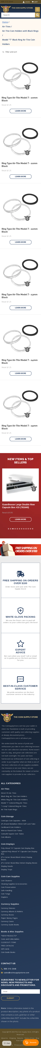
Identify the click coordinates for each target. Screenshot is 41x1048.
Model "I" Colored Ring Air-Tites (14, 803)
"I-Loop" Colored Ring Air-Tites (14, 806)
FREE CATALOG (7, 945)
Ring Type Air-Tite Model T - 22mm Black (20, 230)
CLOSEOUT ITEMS (8, 942)
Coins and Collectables (10, 939)
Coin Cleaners (6, 880)
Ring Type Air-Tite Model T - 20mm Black (20, 99)
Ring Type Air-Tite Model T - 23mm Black (20, 296)
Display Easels (7, 866)
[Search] (37, 15)
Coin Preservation (8, 887)
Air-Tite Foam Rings (9, 809)
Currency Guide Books (10, 924)
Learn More (20, 111)
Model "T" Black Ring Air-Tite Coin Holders (18, 41)
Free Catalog (20, 1041)
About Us (4, 1038)
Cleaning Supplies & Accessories (14, 884)
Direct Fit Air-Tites (8, 793)
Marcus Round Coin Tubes (11, 830)
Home (5, 22)
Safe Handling (6, 890)
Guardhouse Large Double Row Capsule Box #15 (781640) (18, 506)
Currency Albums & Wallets (12, 911)
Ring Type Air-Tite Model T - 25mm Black (20, 427)
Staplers (4, 897)
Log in (27, 2)
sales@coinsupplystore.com (16, 972)
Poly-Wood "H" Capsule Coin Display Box (17, 848)
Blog (37, 1038)
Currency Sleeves (8, 908)
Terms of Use (29, 1038)
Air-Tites (6, 26)
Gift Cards (5, 949)
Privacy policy (19, 1045)
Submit (10, 998)
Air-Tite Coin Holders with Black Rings (20, 31)
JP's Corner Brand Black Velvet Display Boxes (16, 858)
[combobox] (20, 15)
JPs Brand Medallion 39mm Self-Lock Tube (18, 824)
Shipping (12, 1038)
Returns (20, 1038)
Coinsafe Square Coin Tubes (12, 834)
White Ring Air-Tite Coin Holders (14, 799)
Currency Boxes (7, 915)
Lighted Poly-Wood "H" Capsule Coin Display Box (19, 852)
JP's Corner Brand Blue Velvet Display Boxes (19, 863)
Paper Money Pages (9, 918)
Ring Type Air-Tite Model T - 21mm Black (19, 164)
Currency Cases (7, 921)
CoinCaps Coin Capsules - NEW (13, 820)
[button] (37, 9)
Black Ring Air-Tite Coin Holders (14, 796)
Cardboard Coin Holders (11, 827)
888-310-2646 (10, 969)
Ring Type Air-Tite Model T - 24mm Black (20, 361)
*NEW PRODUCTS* (9, 936)
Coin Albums (6, 837)
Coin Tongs (5, 894)
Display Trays (6, 869)
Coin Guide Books (8, 952)
